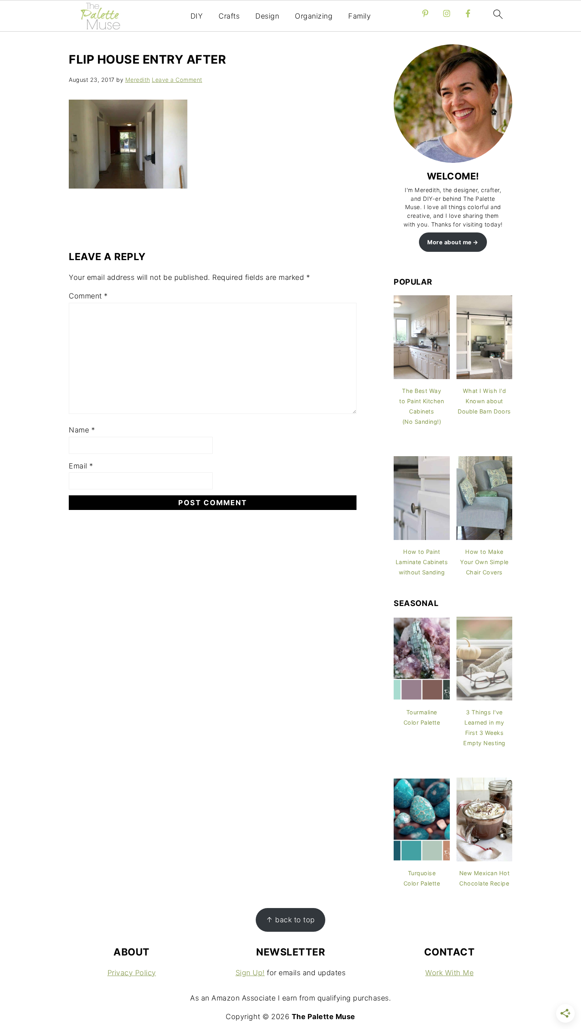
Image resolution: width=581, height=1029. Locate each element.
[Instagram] (447, 13)
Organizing (313, 16)
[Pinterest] (425, 13)
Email (81, 466)
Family (359, 16)
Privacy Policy (132, 973)
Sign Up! (250, 973)
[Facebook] (468, 13)
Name (82, 430)
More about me (449, 242)
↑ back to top (290, 920)
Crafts (229, 16)
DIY (197, 16)
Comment (88, 296)
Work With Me (449, 973)
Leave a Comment (177, 79)
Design (267, 16)
